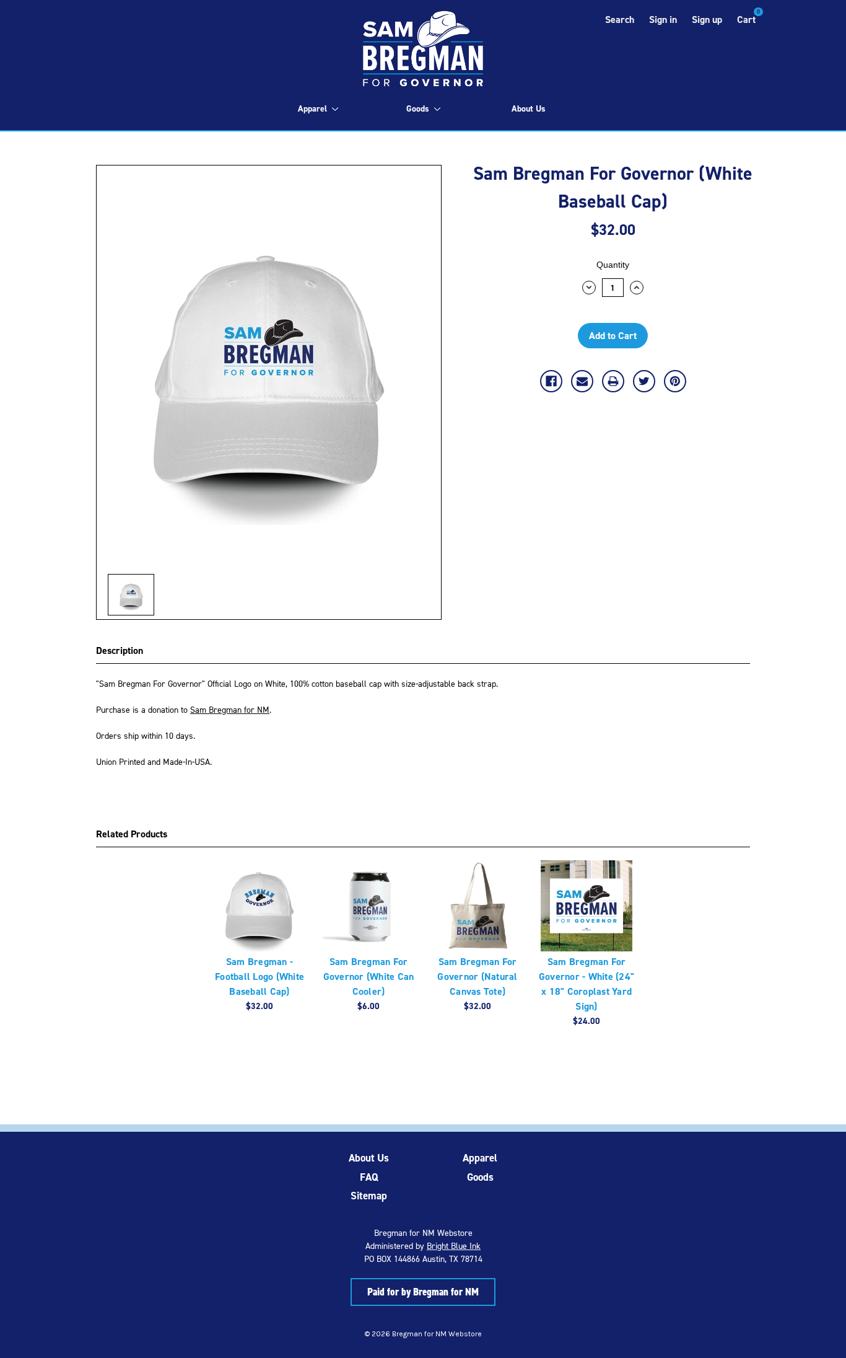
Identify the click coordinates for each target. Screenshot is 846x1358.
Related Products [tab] (131, 833)
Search (619, 19)
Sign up (707, 19)
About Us (529, 108)
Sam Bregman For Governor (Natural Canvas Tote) (477, 976)
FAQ (369, 1177)
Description (119, 650)
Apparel (312, 108)
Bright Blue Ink (454, 1245)
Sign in (663, 19)
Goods (417, 108)
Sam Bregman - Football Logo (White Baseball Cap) (259, 976)
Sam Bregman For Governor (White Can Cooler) (368, 976)
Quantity (612, 265)
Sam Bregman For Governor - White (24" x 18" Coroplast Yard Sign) (586, 984)
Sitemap (369, 1195)
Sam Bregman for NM (229, 709)
